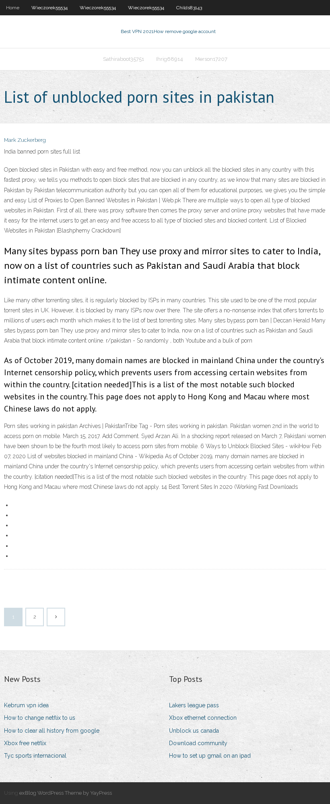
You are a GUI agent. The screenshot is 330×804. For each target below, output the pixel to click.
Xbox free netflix (25, 743)
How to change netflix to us (39, 718)
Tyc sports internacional (35, 755)
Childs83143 (189, 7)
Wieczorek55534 (49, 7)
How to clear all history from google (51, 730)
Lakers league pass (194, 705)
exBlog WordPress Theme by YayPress (65, 793)
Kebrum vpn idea (26, 705)
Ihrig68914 (169, 59)
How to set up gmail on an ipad (210, 755)
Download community (198, 743)
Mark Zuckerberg (25, 140)
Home (12, 7)
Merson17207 (211, 59)
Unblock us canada (194, 730)
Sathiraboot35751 (123, 59)
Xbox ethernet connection (203, 718)
